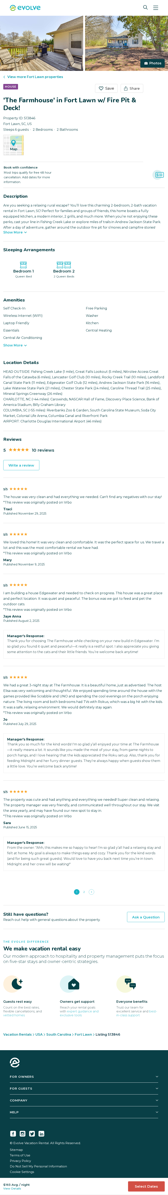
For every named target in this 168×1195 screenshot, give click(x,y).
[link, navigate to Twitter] (32, 1132)
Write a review (21, 465)
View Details (12, 1188)
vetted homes (14, 1015)
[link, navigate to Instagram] (22, 1132)
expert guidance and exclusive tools (79, 1013)
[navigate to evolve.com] (15, 1063)
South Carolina (58, 1034)
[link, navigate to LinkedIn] (41, 1132)
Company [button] (18, 1100)
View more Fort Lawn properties (35, 77)
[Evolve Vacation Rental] (25, 8)
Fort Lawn (83, 1034)
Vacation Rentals (17, 1034)
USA (39, 1034)
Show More (13, 232)
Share (135, 88)
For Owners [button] (22, 1077)
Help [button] (14, 1112)
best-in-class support (136, 1013)
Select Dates (146, 1186)
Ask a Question (146, 917)
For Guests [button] (21, 1088)
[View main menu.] (155, 8)
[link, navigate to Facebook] (13, 1132)
